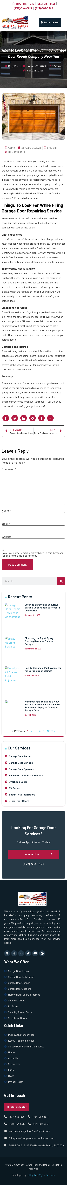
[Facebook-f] (14, 953)
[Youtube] (35, 953)
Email (6, 523)
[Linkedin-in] (21, 953)
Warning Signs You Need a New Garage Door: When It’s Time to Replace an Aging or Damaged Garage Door (42, 706)
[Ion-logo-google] (7, 953)
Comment (9, 469)
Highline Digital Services (42, 1175)
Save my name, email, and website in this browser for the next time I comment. (32, 554)
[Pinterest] (42, 953)
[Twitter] (28, 953)
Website (6, 537)
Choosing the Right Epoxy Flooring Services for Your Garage (39, 641)
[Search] (61, 581)
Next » (51, 731)
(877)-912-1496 (33, 863)
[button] (34, 22)
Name (6, 510)
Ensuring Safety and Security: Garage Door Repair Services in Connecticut (42, 607)
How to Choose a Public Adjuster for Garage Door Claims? (43, 669)
